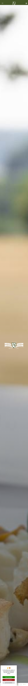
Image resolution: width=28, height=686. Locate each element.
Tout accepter (8, 677)
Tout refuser (9, 680)
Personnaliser (8, 682)
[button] (2, 3)
